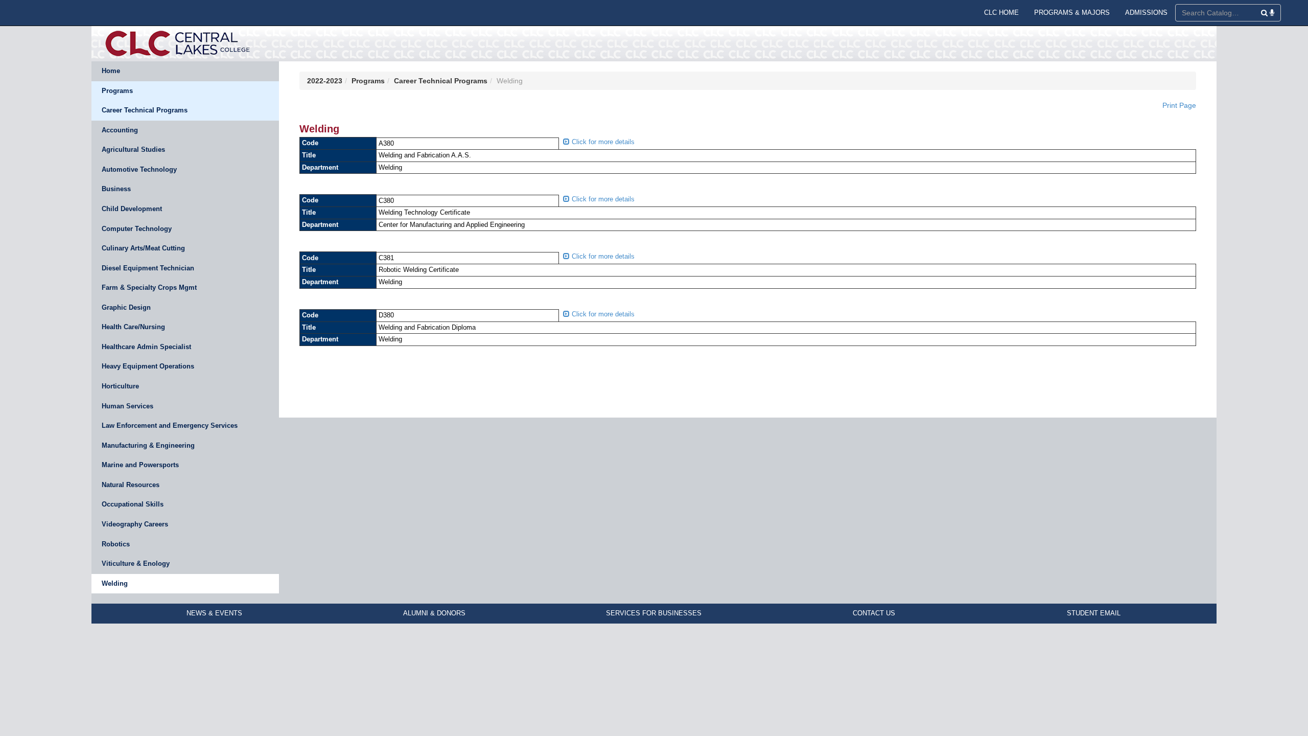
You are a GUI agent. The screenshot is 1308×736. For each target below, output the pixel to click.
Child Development (132, 209)
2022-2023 (324, 81)
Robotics (116, 544)
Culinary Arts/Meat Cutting (143, 248)
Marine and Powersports (140, 465)
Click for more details (602, 142)
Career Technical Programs (145, 110)
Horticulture (120, 386)
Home (111, 71)
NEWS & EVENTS (214, 613)
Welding (115, 583)
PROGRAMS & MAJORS (1072, 12)
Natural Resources (130, 485)
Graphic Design (126, 307)
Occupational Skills (133, 504)
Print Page (1179, 105)
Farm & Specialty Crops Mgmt (149, 287)
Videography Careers (135, 524)
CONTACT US (874, 613)
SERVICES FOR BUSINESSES (654, 613)
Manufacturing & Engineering (148, 445)
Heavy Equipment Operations (148, 366)
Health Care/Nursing (133, 327)
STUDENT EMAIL (1093, 613)
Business (116, 189)
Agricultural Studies (133, 149)
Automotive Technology (139, 169)
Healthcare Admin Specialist (146, 347)
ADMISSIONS (1146, 12)
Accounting (120, 130)
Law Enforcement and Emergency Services (170, 425)
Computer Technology (137, 229)
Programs (117, 91)
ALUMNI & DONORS (434, 613)
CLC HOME (1001, 12)
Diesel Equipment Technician (148, 268)
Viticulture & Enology (136, 563)
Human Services (127, 406)
